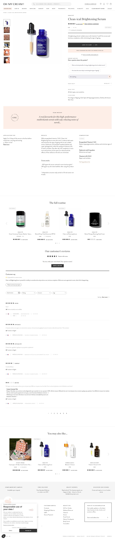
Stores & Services (90, 4)
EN (7, 536)
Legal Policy (81, 536)
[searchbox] (11, 292)
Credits (109, 536)
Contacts (46, 508)
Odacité (71, 15)
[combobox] (28, 292)
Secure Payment (48, 515)
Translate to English (11, 330)
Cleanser (65, 512)
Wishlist (107, 83)
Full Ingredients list (84, 162)
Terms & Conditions (69, 536)
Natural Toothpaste (68, 519)
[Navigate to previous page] (48, 413)
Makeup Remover (68, 510)
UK (9, 536)
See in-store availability (90, 54)
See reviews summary (92, 24)
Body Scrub (66, 521)
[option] (6, 22)
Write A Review (57, 266)
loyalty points (76, 30)
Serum (65, 515)
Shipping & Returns (49, 510)
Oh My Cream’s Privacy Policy (96, 536)
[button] (57, 280)
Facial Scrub (66, 517)
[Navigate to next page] (66, 413)
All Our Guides (67, 508)
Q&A (45, 512)
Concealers (66, 524)
